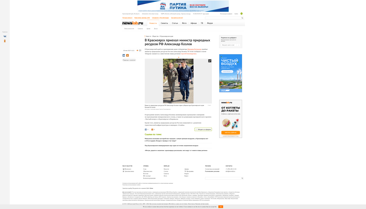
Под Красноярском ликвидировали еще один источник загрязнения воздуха (171, 145)
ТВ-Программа (188, 171)
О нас (144, 169)
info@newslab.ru (230, 171)
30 (140, 50)
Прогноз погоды (186, 14)
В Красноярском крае (166, 36)
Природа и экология (129, 60)
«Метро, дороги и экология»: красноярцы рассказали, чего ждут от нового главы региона (176, 150)
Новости (148, 36)
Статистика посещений (212, 169)
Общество (155, 36)
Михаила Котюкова (194, 49)
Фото (165, 176)
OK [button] (221, 207)
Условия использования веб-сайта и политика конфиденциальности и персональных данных (147, 183)
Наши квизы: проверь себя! (142, 18)
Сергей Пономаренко (188, 54)
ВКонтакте (127, 169)
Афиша (186, 169)
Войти (236, 14)
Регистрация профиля (226, 14)
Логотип (145, 173)
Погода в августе (127, 18)
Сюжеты (166, 173)
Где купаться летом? (177, 18)
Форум (186, 173)
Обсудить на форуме (204, 129)
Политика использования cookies (131, 185)
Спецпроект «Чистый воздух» (160, 18)
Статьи (166, 171)
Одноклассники (129, 171)
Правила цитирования (201, 204)
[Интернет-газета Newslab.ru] (133, 23)
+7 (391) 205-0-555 (231, 169)
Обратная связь (147, 171)
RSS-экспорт (147, 176)
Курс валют (206, 14)
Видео (186, 176)
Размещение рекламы (212, 171)
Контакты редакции (149, 178)
